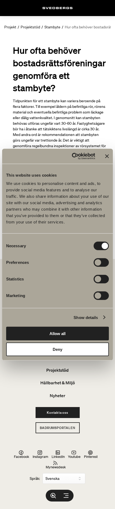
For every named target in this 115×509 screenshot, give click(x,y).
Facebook (21, 456)
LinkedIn (58, 456)
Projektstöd (30, 27)
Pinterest (91, 456)
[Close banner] (107, 156)
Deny (57, 349)
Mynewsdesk (56, 467)
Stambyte (52, 27)
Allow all (57, 333)
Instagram (40, 456)
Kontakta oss (57, 412)
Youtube (74, 456)
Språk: (35, 478)
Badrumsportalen (57, 428)
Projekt (10, 27)
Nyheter (57, 395)
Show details (86, 317)
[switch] (101, 262)
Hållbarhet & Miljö (57, 382)
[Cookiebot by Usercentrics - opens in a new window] (72, 156)
